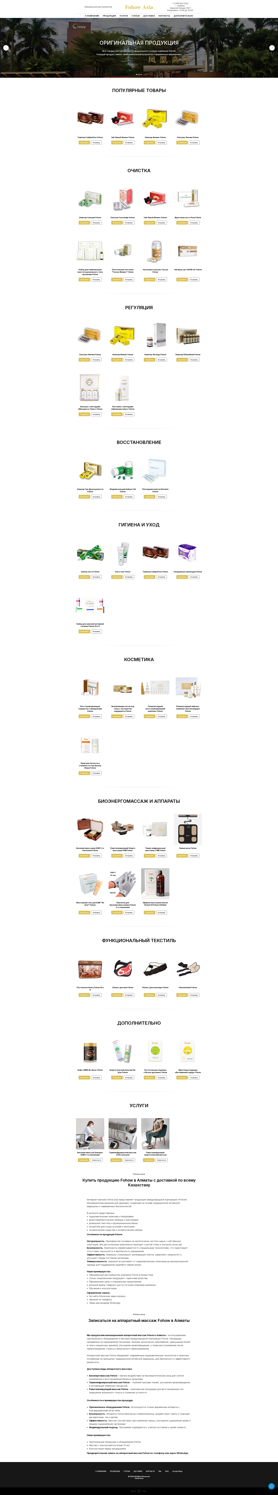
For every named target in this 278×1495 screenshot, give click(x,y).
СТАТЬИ (136, 16)
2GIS (167, 1471)
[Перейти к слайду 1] (136, 74)
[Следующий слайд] (272, 48)
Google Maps (177, 1471)
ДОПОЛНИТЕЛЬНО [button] (183, 16)
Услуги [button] (124, 16)
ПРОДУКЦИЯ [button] (109, 16)
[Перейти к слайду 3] (141, 74)
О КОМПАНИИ (92, 16)
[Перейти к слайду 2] (139, 74)
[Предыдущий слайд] (6, 48)
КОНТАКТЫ (150, 1471)
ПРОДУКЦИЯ (115, 1471)
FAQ (159, 1471)
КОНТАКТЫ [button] (164, 16)
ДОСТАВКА (149, 16)
